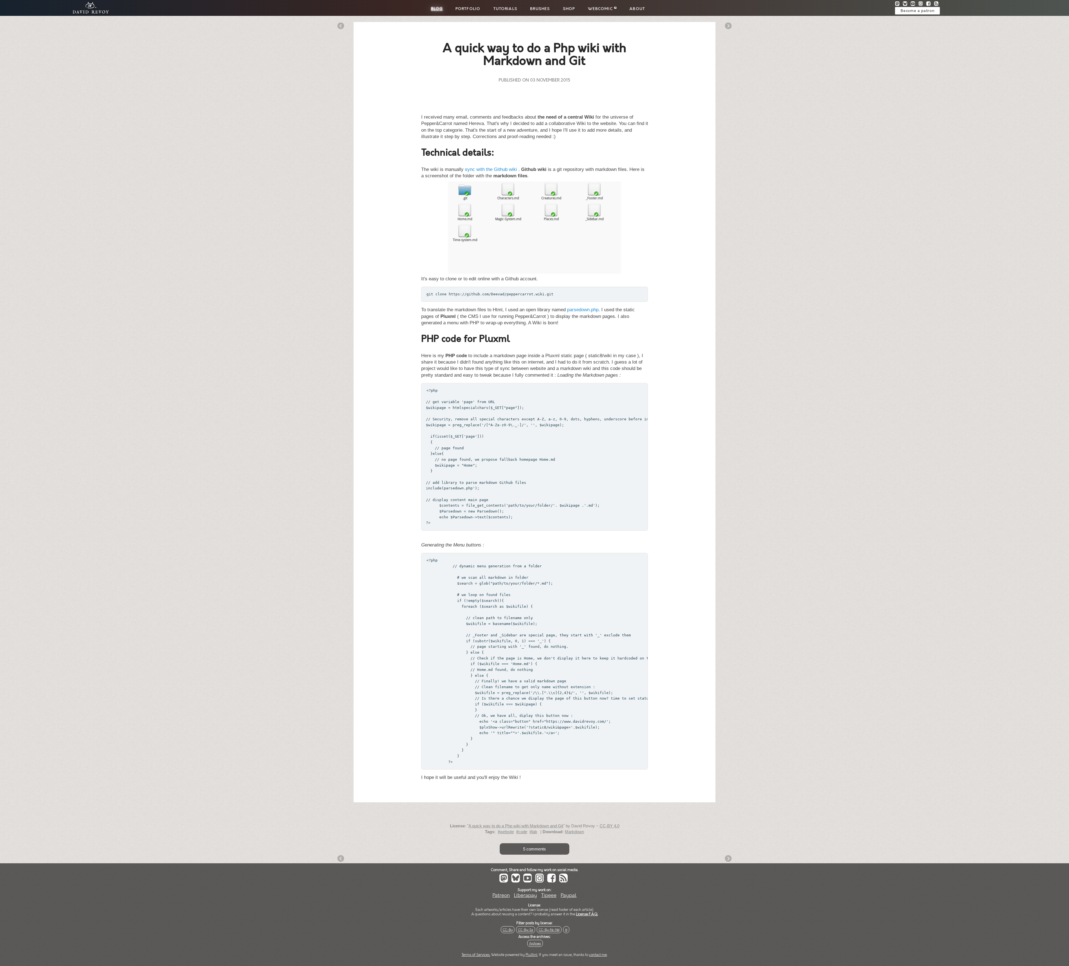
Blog (437, 9)
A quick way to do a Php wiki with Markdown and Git (516, 825)
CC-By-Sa (525, 930)
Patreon (501, 895)
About (637, 9)
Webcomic (601, 9)
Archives (535, 943)
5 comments (534, 849)
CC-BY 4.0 (609, 825)
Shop (569, 9)
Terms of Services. (476, 955)
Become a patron (917, 11)
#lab (533, 831)
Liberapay (525, 895)
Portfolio (467, 9)
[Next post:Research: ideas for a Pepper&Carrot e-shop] (728, 26)
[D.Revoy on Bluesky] (907, 4)
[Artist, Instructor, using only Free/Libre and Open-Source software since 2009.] (89, 13)
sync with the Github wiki (491, 169)
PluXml (532, 955)
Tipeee (548, 895)
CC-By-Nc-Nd (549, 930)
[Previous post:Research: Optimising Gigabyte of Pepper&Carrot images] (340, 26)
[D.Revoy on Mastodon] (899, 4)
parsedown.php (583, 309)
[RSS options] (937, 4)
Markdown (574, 831)
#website (506, 831)
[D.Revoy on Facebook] (930, 4)
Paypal (569, 895)
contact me (598, 955)
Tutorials (505, 9)
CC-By (508, 930)
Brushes (540, 9)
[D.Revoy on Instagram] (922, 4)
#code (521, 831)
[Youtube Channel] (914, 4)
